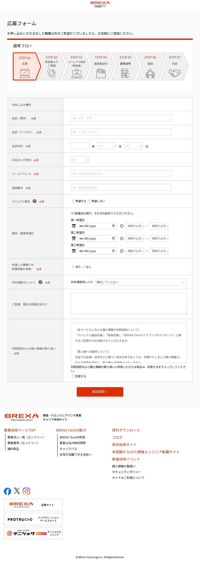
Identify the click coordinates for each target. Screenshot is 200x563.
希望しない (98, 201)
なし (88, 267)
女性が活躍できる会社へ (76, 454)
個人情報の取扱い (124, 466)
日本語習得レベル (82, 282)
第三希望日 (78, 245)
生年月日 (17, 146)
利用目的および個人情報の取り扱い (34, 348)
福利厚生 (13, 449)
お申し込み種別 (21, 105)
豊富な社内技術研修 (73, 443)
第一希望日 (78, 220)
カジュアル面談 (21, 201)
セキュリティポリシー (126, 472)
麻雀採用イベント (126, 458)
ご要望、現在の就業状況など (29, 304)
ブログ (117, 437)
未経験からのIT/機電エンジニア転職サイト (146, 451)
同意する (80, 376)
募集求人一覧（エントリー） (26, 437)
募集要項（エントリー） (23, 443)
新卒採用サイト (124, 444)
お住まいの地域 (21, 160)
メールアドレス (21, 174)
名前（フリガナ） (23, 132)
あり (78, 267)
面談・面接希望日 (23, 233)
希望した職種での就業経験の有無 (23, 267)
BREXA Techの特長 (72, 437)
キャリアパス (68, 449)
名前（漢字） (20, 118)
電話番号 (17, 188)
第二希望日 (78, 232)
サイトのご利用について (128, 478)
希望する (80, 201)
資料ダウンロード (126, 430)
